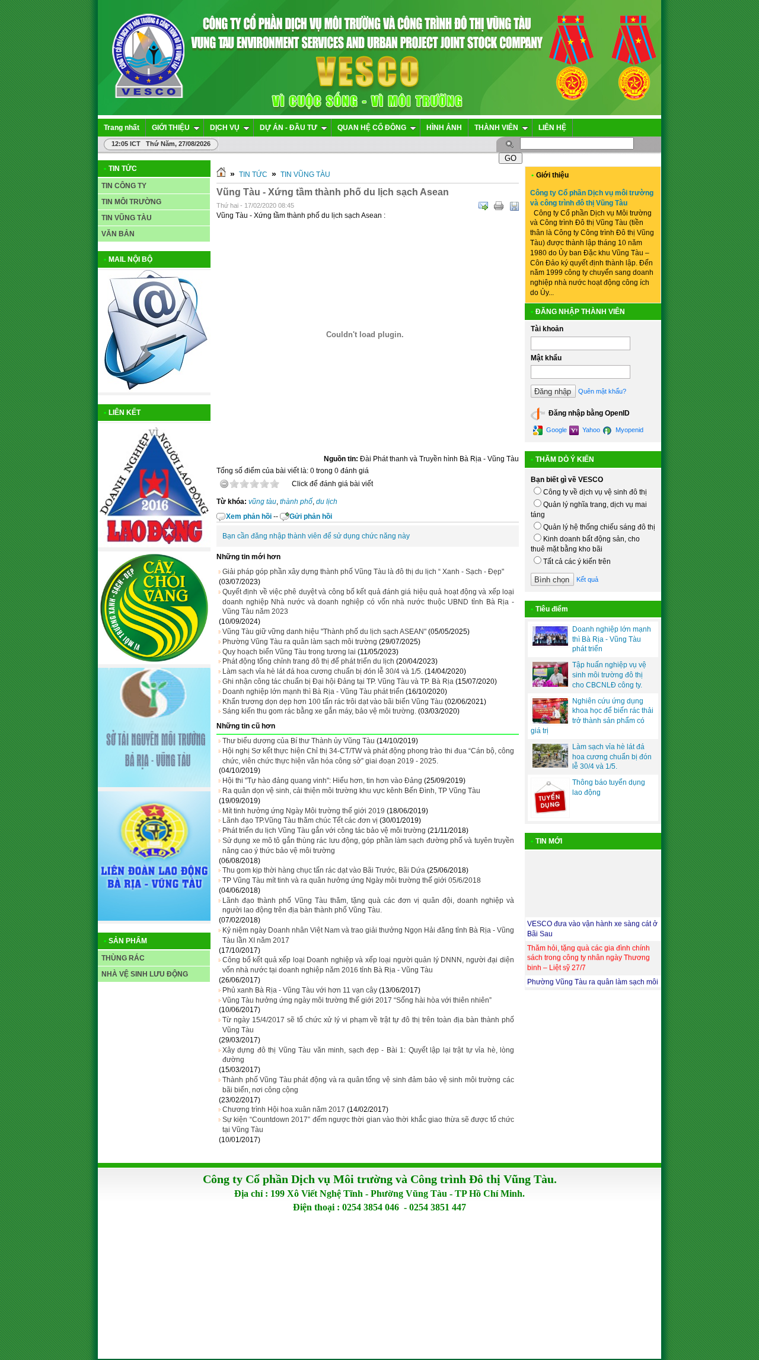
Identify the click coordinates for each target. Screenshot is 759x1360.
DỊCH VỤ (225, 127)
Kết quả (587, 579)
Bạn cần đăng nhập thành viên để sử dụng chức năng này (316, 536)
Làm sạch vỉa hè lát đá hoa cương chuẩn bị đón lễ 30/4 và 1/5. (322, 671)
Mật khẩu (546, 358)
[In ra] (498, 206)
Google (555, 429)
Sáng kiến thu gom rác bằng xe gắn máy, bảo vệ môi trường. (319, 711)
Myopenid (628, 429)
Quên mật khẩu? (602, 391)
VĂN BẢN (118, 234)
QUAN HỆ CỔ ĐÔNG (371, 127)
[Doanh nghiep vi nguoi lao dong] (154, 545)
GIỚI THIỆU (171, 127)
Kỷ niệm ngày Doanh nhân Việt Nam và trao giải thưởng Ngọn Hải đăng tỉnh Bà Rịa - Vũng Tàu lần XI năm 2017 (368, 935)
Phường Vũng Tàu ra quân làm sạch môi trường (299, 642)
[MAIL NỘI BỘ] (154, 390)
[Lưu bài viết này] (514, 206)
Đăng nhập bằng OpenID (588, 414)
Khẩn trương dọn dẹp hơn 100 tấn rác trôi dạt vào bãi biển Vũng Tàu (332, 702)
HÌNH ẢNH (444, 127)
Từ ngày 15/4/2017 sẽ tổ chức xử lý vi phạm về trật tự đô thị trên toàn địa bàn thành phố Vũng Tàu (368, 1025)
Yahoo (590, 429)
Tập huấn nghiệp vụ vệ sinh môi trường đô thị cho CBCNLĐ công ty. (609, 675)
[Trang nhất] (221, 174)
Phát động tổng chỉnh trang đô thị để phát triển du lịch (308, 661)
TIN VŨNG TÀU (126, 218)
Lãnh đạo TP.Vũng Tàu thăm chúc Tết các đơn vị (300, 820)
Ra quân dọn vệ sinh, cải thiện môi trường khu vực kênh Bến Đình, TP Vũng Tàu (351, 791)
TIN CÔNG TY (123, 186)
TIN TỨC (253, 174)
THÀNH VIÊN (496, 127)
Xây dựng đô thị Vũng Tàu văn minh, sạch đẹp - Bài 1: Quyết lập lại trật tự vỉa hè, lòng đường (368, 1055)
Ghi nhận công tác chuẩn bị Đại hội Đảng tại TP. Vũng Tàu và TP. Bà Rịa (338, 681)
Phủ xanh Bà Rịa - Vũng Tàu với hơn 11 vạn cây (299, 990)
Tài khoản (547, 329)
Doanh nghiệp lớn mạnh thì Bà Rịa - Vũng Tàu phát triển (313, 691)
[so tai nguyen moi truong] (154, 785)
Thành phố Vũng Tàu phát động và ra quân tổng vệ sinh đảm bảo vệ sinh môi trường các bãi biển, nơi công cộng (368, 1085)
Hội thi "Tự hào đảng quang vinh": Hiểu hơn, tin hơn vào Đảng (322, 780)
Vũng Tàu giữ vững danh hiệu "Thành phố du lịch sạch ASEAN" (324, 631)
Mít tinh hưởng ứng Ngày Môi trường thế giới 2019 (303, 811)
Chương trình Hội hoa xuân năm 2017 (283, 1109)
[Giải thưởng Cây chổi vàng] (154, 662)
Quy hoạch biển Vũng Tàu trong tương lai (289, 652)
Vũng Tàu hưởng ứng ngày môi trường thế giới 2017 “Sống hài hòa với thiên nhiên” (357, 1000)
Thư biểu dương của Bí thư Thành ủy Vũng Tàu (298, 741)
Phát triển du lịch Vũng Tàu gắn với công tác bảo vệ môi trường (324, 830)
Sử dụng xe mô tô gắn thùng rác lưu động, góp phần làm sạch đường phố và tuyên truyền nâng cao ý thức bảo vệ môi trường (368, 845)
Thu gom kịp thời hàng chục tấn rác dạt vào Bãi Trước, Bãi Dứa (323, 870)
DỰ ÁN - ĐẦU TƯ (288, 127)
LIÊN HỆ (552, 127)
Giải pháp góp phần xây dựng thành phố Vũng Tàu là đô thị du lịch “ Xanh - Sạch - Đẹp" (363, 572)
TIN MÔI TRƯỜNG (131, 202)
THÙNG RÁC (123, 958)
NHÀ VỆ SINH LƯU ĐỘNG (144, 974)
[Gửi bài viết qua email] (483, 206)
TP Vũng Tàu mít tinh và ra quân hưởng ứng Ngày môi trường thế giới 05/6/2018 (351, 880)
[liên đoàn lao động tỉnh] (154, 918)
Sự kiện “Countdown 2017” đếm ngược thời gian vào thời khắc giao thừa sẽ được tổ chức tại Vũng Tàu (368, 1124)
